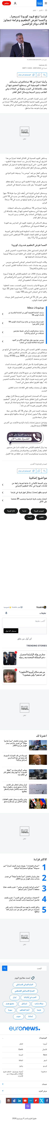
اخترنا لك (41, 736)
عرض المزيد (43, 1091)
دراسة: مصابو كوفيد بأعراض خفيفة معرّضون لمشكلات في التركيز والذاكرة (28, 332)
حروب (18, 1016)
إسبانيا (30, 1016)
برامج (21, 1066)
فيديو (45, 1066)
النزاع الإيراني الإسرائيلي (24, 984)
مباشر (6, 3)
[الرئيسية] (46, 10)
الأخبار (40, 11)
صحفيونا (44, 1071)
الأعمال (44, 1049)
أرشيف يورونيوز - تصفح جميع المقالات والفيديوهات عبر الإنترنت (13, 1074)
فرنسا (24, 511)
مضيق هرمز (10, 1003)
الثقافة (21, 1060)
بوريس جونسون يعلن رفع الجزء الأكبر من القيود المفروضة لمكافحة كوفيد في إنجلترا (28, 341)
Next (45, 1055)
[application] (24, 43)
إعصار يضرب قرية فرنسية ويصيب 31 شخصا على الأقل (29, 500)
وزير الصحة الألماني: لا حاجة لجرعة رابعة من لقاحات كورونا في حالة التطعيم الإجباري (29, 484)
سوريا (10, 1010)
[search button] (4, 968)
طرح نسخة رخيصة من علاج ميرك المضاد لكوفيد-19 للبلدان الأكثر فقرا (26, 323)
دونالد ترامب (39, 1003)
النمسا (30, 517)
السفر (45, 1060)
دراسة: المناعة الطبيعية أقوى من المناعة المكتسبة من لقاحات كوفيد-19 (26, 314)
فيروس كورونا (39, 511)
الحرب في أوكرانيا (30, 997)
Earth (21, 1049)
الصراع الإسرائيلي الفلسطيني (24, 991)
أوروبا (45, 1044)
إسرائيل (24, 1003)
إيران (14, 997)
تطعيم (41, 517)
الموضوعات (43, 1038)
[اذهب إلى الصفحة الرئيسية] (39, 3)
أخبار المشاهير (24, 1010)
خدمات (44, 1084)
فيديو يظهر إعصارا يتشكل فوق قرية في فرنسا (29, 492)
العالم (34, 11)
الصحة (21, 1055)
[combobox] (24, 968)
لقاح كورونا (11, 511)
